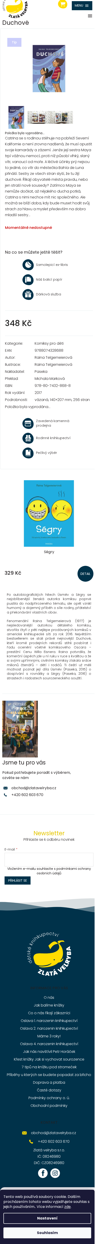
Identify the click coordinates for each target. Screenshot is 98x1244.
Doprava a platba (49, 1082)
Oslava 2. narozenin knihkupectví (49, 1028)
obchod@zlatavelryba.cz (33, 788)
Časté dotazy (49, 1090)
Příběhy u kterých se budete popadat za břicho (49, 1074)
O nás (49, 997)
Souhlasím (47, 1232)
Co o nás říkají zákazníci (49, 1013)
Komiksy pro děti (49, 343)
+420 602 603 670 (27, 794)
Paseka (41, 371)
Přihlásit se (17, 880)
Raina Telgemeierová (53, 357)
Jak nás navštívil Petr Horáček (49, 1051)
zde (67, 1206)
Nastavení (47, 1218)
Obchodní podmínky (49, 1105)
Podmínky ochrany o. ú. (49, 1098)
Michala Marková (50, 378)
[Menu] (82, 5)
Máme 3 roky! (49, 1036)
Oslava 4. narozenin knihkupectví (49, 1043)
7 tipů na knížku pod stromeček (49, 1067)
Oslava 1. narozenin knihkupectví (49, 1020)
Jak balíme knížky (49, 1005)
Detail (85, 573)
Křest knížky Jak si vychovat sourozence (49, 1059)
